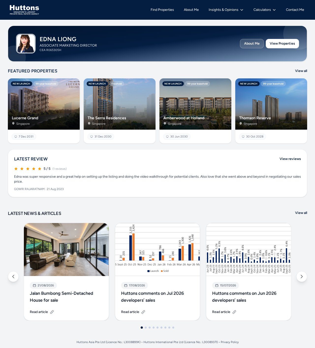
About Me (252, 43)
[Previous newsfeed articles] (13, 276)
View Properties (282, 43)
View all (301, 71)
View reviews (290, 159)
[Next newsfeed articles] (301, 276)
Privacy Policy (230, 342)
